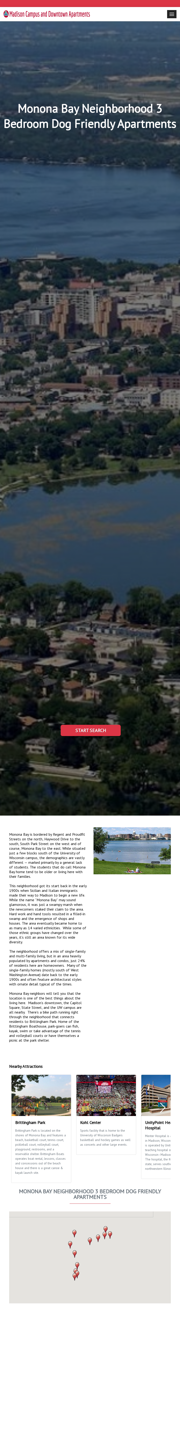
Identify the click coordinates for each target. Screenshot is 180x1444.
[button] (89, 1241)
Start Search (90, 730)
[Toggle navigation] (171, 14)
